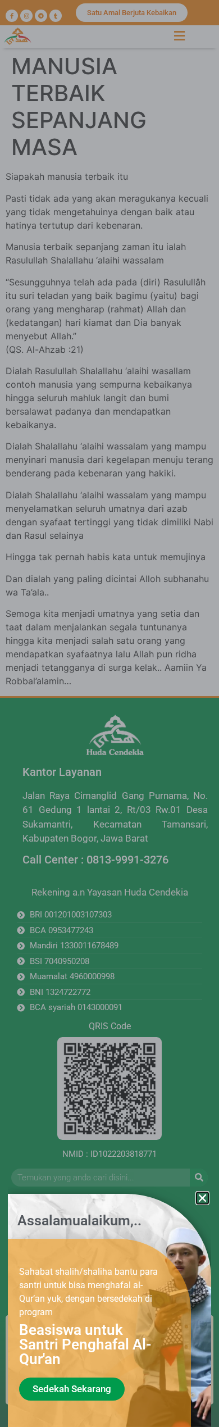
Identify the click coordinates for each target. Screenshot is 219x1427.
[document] (109, 713)
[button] (202, 1198)
